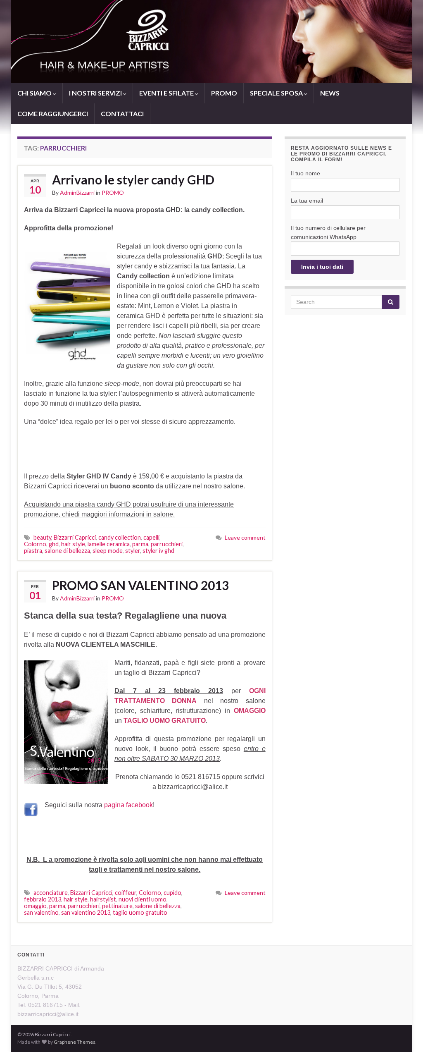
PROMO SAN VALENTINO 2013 (140, 585)
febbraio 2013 (42, 899)
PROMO (224, 93)
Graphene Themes (74, 1042)
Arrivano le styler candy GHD (133, 179)
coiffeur (125, 892)
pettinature (117, 905)
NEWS (330, 93)
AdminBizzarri (77, 192)
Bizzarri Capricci (75, 537)
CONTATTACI (122, 113)
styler (132, 550)
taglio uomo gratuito (140, 912)
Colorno (35, 544)
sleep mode (108, 550)
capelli (151, 537)
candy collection (119, 537)
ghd (54, 544)
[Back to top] (404, 1033)
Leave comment (245, 537)
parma (140, 544)
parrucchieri (167, 544)
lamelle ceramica (109, 544)
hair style (73, 544)
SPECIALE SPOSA (277, 93)
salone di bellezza (67, 550)
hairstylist (103, 899)
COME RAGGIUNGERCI (52, 113)
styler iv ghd (158, 550)
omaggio (35, 905)
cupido (172, 892)
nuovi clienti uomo (142, 899)
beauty (42, 537)
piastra (33, 550)
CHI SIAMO (35, 93)
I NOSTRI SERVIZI (96, 93)
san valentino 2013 (85, 912)
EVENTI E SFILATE (167, 93)
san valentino (41, 912)
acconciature (50, 892)
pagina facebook (128, 804)
